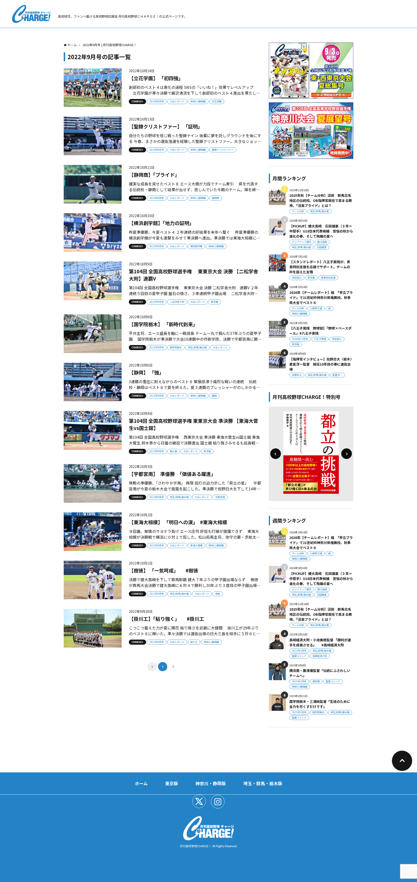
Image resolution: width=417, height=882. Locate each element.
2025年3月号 (299, 712)
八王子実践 (320, 339)
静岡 (214, 395)
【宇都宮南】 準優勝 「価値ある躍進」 (172, 473)
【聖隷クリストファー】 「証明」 (165, 126)
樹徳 (217, 593)
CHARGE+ (137, 101)
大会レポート (177, 101)
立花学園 (217, 101)
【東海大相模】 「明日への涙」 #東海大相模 (178, 522)
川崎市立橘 (316, 308)
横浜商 (316, 681)
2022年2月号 (299, 650)
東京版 (214, 301)
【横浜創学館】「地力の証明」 (161, 222)
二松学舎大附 (177, 301)
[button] (275, 453)
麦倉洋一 (337, 375)
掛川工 (194, 642)
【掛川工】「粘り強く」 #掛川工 (166, 618)
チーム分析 (298, 211)
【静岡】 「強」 (146, 372)
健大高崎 (322, 242)
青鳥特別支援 (328, 277)
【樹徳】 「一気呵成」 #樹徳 (163, 570)
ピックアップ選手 (301, 242)
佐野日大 (297, 375)
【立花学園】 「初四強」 (156, 78)
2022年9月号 (156, 101)
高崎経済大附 (320, 656)
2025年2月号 (299, 681)
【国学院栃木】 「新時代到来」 (163, 324)
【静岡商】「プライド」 (154, 174)
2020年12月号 (300, 339)
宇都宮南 (220, 497)
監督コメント (299, 656)
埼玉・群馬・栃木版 (262, 783)
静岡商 (215, 198)
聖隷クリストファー (223, 149)
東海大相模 (196, 545)
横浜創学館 (196, 246)
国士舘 (173, 451)
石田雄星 (322, 247)
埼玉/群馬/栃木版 (197, 347)
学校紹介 (297, 277)
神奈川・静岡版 (210, 783)
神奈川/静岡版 (198, 101)
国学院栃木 (176, 347)
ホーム (141, 783)
